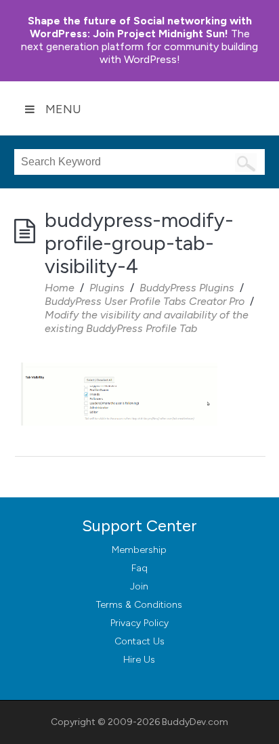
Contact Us (139, 641)
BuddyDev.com (195, 722)
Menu (63, 109)
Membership (139, 550)
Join (139, 586)
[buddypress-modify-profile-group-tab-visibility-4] (119, 362)
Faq (139, 568)
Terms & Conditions (139, 605)
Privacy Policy (139, 623)
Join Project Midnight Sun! (140, 27)
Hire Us (139, 659)
